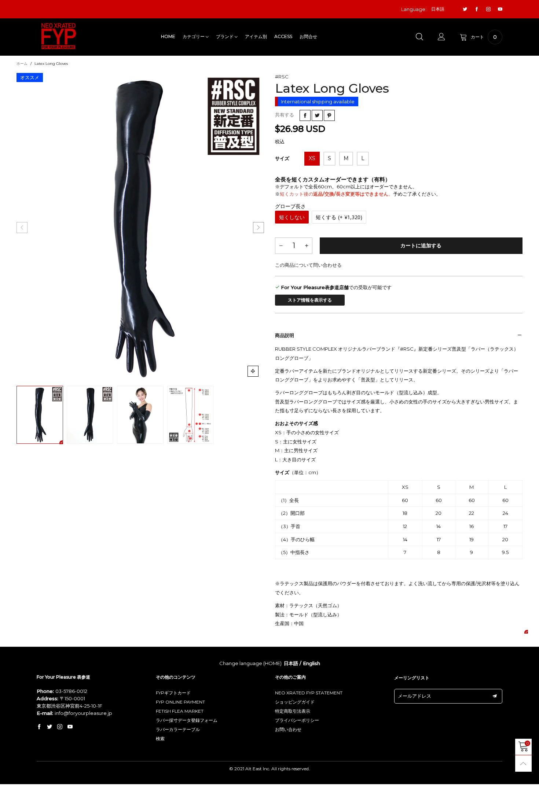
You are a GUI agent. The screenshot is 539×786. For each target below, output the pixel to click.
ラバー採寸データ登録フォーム (186, 720)
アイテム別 (256, 36)
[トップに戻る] (523, 763)
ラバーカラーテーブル (178, 729)
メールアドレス (414, 696)
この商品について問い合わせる (308, 265)
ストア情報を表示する (310, 300)
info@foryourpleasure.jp (83, 713)
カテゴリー (194, 36)
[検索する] (419, 37)
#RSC (282, 77)
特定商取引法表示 (292, 711)
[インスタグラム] (488, 9)
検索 (160, 738)
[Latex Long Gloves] (140, 227)
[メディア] (252, 371)
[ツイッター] (465, 9)
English (311, 663)
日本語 (291, 663)
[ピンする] (329, 115)
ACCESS (283, 36)
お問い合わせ (288, 729)
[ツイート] (317, 115)
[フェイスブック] (477, 9)
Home (168, 36)
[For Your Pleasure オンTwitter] (49, 727)
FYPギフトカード (173, 692)
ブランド (225, 36)
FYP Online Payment (180, 702)
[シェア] (305, 115)
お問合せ (308, 36)
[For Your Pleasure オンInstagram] (59, 727)
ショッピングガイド (295, 702)
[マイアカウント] (441, 37)
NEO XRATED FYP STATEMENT (308, 692)
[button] (21, 227)
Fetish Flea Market (179, 711)
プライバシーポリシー (297, 720)
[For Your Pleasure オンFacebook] (39, 727)
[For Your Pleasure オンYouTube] (70, 727)
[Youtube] (500, 9)
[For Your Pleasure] (59, 36)
